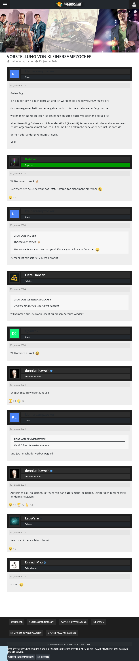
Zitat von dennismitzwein (30, 439)
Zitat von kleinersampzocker (32, 299)
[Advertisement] (73, 605)
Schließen (43, 657)
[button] (5, 4)
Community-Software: (69, 644)
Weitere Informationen (21, 657)
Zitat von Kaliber (25, 235)
